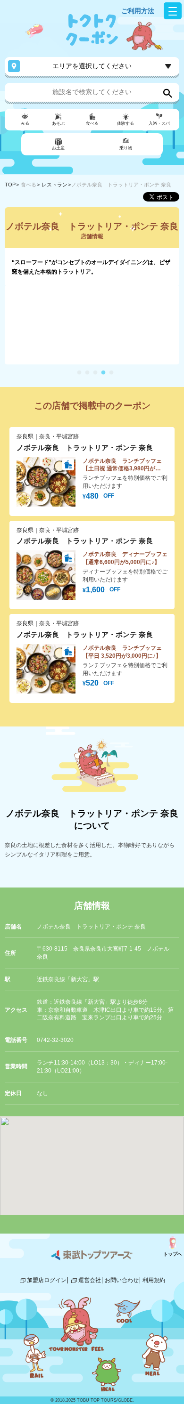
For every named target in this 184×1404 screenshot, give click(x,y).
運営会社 (89, 1280)
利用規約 (153, 1280)
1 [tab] (79, 373)
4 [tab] (103, 373)
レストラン (54, 184)
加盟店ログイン (47, 1280)
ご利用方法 (137, 11)
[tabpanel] (92, 324)
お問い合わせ (122, 1280)
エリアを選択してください (92, 66)
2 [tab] (87, 373)
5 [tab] (111, 373)
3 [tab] (95, 373)
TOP (10, 184)
